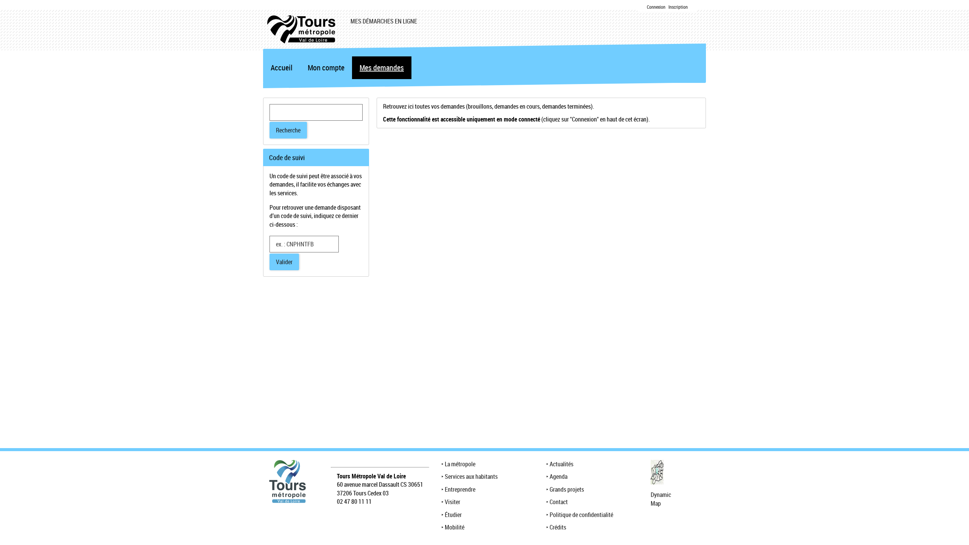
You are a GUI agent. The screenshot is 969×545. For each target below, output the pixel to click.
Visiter (452, 502)
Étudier (453, 515)
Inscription (678, 7)
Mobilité (454, 527)
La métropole (460, 464)
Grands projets (567, 489)
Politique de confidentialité (581, 515)
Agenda (558, 476)
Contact (559, 502)
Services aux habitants (471, 476)
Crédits (558, 527)
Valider (284, 262)
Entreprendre (460, 489)
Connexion (656, 7)
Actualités (561, 464)
